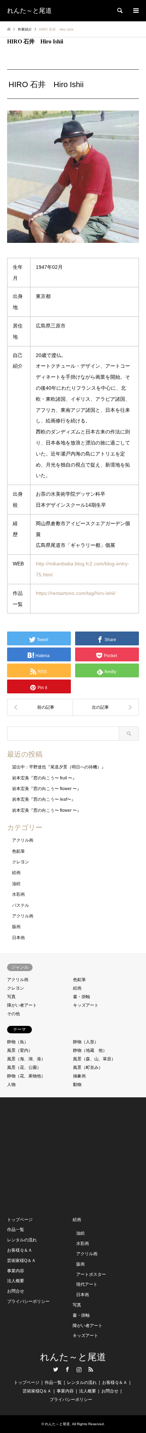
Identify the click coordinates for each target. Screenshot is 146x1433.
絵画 (16, 872)
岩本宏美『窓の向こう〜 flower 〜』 (46, 788)
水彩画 (18, 894)
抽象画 (79, 1076)
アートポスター (91, 1274)
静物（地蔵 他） (90, 1050)
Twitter (55, 1369)
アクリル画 (22, 840)
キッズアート (86, 1005)
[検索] (119, 10)
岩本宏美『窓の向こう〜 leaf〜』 (43, 799)
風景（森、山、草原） (94, 1058)
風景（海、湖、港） (26, 1058)
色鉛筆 (18, 851)
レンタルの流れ (22, 1239)
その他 (13, 1013)
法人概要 (15, 1280)
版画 (16, 926)
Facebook (67, 1369)
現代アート (86, 1284)
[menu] (135, 10)
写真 (11, 996)
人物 (11, 1084)
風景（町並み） (88, 1067)
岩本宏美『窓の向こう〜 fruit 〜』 (44, 778)
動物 (77, 1084)
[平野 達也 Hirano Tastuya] (40, 707)
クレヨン (20, 861)
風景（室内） (20, 1050)
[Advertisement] (60, 1156)
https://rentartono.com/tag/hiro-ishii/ (76, 593)
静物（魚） (17, 1041)
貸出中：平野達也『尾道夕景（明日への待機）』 (59, 767)
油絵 (16, 883)
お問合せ (15, 1291)
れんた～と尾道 (73, 1357)
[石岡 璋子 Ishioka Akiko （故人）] (106, 707)
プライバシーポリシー (28, 1301)
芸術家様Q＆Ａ (21, 1260)
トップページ (20, 1219)
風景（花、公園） (24, 1067)
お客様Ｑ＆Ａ (19, 1250)
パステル (20, 905)
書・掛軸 (81, 996)
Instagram (79, 1369)
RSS (90, 1369)
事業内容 (15, 1270)
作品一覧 (15, 1229)
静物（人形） (86, 1041)
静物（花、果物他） (26, 1076)
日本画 (18, 937)
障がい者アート (22, 1005)
